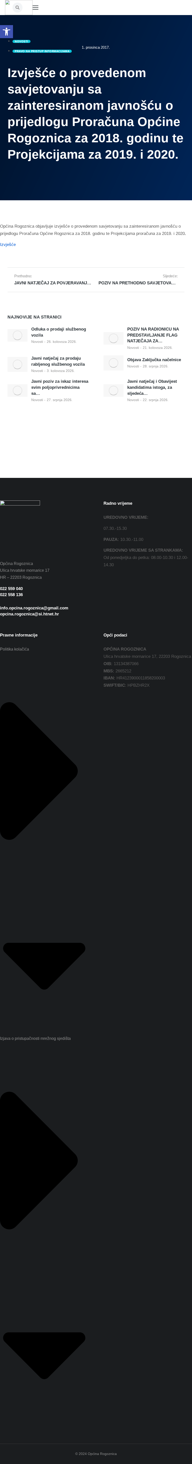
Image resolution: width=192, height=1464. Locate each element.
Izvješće (8, 244)
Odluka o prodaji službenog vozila (58, 332)
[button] (6, 31)
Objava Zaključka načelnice (154, 359)
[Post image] (18, 335)
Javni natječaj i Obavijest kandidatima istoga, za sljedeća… (152, 387)
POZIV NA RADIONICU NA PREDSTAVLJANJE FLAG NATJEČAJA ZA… (153, 335)
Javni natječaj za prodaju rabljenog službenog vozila (58, 361)
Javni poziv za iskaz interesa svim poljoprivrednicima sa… (59, 387)
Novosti (37, 342)
